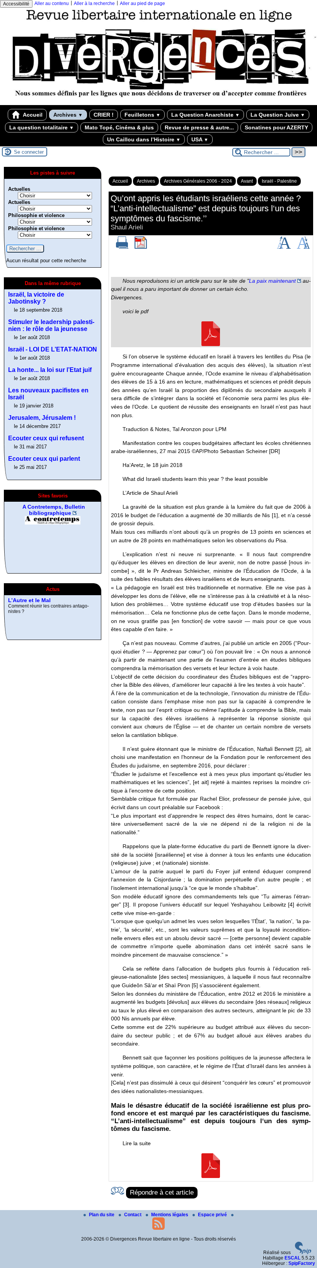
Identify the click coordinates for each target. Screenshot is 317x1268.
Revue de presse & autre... (199, 127)
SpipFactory (301, 1263)
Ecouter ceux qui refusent (46, 438)
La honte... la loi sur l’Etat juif (50, 370)
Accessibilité (16, 4)
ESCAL (292, 1258)
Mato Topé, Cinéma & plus (119, 127)
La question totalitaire (41, 127)
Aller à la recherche (94, 3)
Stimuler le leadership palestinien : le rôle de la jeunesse (51, 325)
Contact (133, 1214)
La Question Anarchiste (205, 115)
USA (199, 139)
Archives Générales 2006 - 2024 (198, 181)
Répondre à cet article (162, 1192)
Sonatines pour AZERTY (276, 127)
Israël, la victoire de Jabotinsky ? (36, 298)
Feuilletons (142, 115)
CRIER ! (104, 115)
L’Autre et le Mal (29, 600)
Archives (68, 115)
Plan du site (102, 1214)
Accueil (32, 115)
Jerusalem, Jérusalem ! (42, 417)
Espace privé (213, 1214)
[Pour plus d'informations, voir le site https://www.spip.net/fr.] (303, 1252)
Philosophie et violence (36, 215)
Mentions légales (170, 1214)
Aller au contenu (51, 3)
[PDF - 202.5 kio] (210, 344)
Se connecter (29, 152)
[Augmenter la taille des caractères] (284, 247)
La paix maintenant (272, 281)
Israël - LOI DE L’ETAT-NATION (52, 349)
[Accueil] (158, 102)
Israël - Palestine (279, 181)
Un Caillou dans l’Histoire (144, 139)
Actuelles (19, 189)
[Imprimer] (122, 247)
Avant (247, 181)
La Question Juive (278, 115)
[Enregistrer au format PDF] (141, 247)
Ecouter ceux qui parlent (44, 458)
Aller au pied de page (142, 3)
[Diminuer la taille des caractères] (303, 247)
